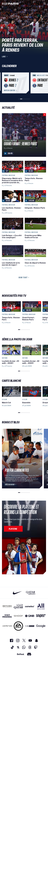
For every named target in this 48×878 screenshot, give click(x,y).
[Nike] (17, 593)
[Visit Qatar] (18, 606)
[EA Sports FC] (18, 626)
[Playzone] (13, 529)
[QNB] (29, 616)
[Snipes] (40, 616)
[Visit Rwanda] (7, 616)
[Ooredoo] (29, 606)
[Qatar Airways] (30, 593)
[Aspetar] (7, 626)
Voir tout (22, 277)
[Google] (40, 626)
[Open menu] (44, 3)
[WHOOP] (18, 616)
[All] (40, 606)
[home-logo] (10, 3)
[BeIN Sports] (29, 626)
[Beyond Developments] (7, 606)
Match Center (9, 90)
